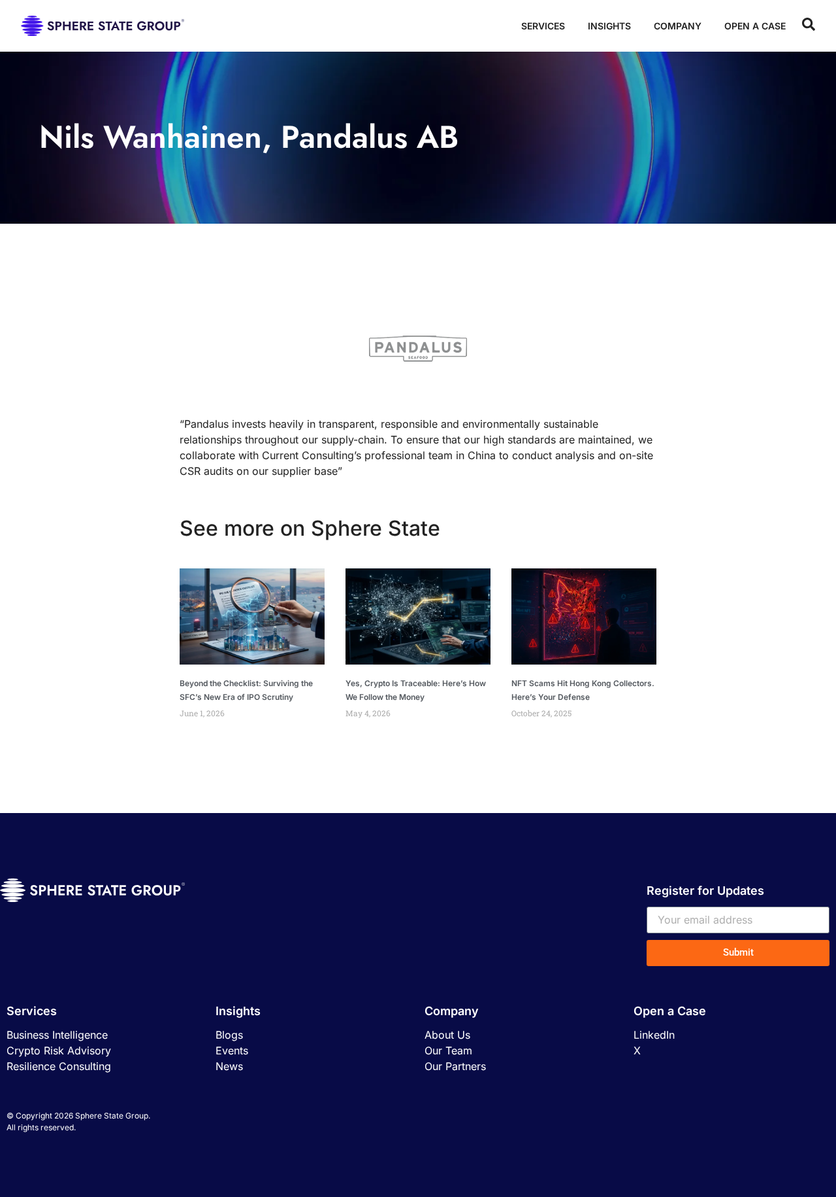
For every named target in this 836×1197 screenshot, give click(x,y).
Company (677, 25)
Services (543, 25)
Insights (609, 25)
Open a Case (755, 25)
